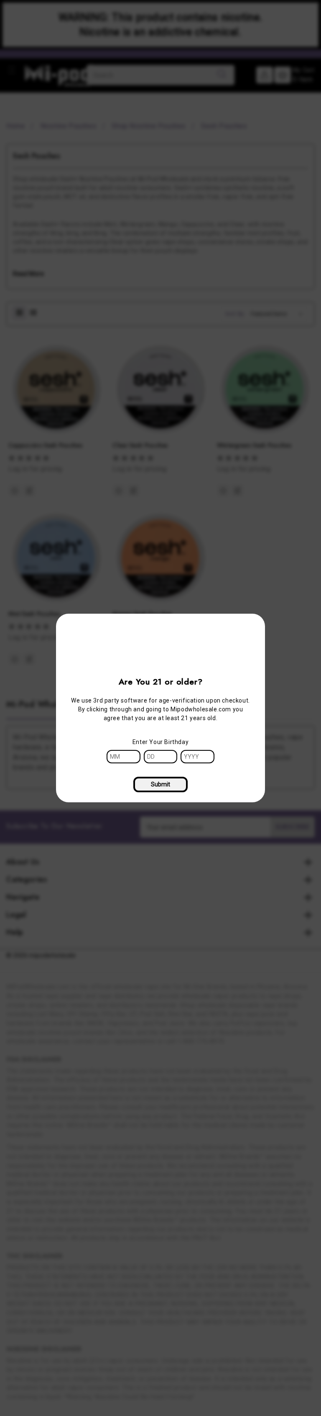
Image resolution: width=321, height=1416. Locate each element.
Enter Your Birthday (160, 742)
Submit (160, 784)
